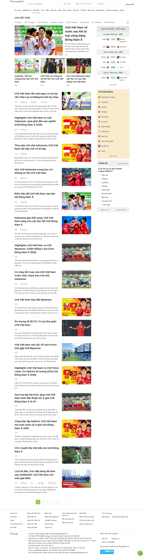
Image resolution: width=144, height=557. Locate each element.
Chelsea (104, 112)
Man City (104, 136)
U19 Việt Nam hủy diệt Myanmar (33, 299)
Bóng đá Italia (32, 527)
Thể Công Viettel (107, 141)
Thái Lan (44, 102)
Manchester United (108, 97)
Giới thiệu (82, 513)
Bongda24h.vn (124, 546)
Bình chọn (105, 210)
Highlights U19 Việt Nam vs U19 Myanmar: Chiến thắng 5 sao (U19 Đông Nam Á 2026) (34, 249)
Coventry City (107, 201)
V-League (18, 22)
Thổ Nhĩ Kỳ (52, 483)
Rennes (103, 77)
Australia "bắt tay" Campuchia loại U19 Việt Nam (26, 79)
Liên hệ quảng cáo (86, 524)
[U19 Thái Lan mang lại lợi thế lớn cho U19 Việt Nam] (53, 65)
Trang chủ (13, 513)
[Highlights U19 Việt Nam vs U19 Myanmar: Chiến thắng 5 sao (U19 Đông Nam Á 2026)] (76, 253)
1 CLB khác (106, 205)
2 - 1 (113, 57)
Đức (64, 10)
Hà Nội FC (105, 146)
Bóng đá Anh (32, 517)
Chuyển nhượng (112, 10)
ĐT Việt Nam (96, 22)
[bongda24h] (12, 10)
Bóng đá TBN (32, 524)
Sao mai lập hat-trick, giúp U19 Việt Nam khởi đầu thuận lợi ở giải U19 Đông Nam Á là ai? (35, 398)
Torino (104, 62)
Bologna (103, 67)
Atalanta (103, 57)
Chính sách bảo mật (86, 520)
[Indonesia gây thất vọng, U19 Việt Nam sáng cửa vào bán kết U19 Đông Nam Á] (76, 225)
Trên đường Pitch (85, 4)
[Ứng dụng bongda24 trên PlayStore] (116, 517)
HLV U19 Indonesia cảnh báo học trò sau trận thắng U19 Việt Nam (78, 79)
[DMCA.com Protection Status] (107, 553)
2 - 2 (113, 77)
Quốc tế (76, 10)
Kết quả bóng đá (68, 519)
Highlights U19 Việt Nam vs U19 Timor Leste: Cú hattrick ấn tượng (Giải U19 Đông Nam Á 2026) (37, 371)
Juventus (104, 122)
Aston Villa (105, 190)
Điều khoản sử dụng (86, 517)
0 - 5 (113, 47)
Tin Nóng (13, 517)
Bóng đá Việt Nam (33, 513)
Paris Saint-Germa (123, 79)
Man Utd (105, 175)
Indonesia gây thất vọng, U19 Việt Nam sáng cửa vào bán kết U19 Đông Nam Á (36, 221)
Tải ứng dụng (107, 513)
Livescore (48, 527)
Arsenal (104, 107)
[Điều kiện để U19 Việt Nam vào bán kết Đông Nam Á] (76, 201)
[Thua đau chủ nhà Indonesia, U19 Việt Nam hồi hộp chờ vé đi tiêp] (76, 153)
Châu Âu (53, 10)
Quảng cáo (115, 538)
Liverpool (104, 102)
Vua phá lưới (84, 22)
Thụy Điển (40, 483)
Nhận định (100, 10)
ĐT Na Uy (23, 483)
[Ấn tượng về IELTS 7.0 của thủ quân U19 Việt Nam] (76, 329)
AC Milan (123, 62)
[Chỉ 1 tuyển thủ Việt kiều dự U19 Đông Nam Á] (76, 455)
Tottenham (105, 131)
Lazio (121, 67)
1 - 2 (113, 62)
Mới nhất (67, 4)
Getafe (104, 39)
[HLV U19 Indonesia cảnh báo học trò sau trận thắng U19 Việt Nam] (79, 65)
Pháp (70, 10)
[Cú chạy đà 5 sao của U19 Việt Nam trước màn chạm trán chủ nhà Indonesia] (76, 279)
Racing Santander (123, 40)
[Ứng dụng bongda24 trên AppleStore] (124, 517)
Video (122, 10)
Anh (42, 10)
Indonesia (23, 102)
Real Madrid (105, 126)
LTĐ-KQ (83, 10)
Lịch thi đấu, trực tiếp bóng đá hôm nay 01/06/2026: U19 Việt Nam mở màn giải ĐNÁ (35, 475)
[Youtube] (130, 533)
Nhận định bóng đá (51, 517)
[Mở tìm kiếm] (117, 4)
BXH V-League (71, 22)
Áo (32, 483)
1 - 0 (113, 39)
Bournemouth (106, 194)
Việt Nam (36, 10)
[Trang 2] (67, 502)
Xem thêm (113, 85)
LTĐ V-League (29, 22)
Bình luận (91, 10)
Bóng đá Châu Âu (33, 520)
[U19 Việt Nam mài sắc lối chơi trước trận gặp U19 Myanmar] (76, 352)
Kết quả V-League (57, 22)
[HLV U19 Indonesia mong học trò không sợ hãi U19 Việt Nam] (76, 177)
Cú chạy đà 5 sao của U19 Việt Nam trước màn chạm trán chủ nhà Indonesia (35, 275)
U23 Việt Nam (42, 22)
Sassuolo (123, 57)
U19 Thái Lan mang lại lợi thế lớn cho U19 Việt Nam (52, 79)
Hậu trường (49, 524)
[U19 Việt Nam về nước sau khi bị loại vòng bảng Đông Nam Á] (39, 40)
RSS (101, 533)
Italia (60, 10)
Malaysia (34, 102)
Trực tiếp (13, 527)
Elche (104, 47)
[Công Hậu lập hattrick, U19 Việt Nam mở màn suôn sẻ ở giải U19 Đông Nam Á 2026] (76, 429)
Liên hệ (104, 538)
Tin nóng (17, 10)
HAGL (103, 151)
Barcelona (123, 47)
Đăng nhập (130, 4)
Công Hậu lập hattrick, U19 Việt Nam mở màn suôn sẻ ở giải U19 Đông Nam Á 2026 (36, 425)
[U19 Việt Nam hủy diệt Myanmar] (76, 307)
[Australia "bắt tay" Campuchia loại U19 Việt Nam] (27, 65)
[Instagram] (125, 533)
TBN (47, 10)
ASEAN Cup (27, 10)
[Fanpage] (120, 533)
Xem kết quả (121, 210)
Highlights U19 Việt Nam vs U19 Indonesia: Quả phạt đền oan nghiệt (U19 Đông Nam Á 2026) (35, 121)
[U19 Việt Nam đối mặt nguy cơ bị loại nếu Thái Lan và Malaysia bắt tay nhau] (76, 101)
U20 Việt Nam (109, 22)
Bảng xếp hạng (67, 522)
